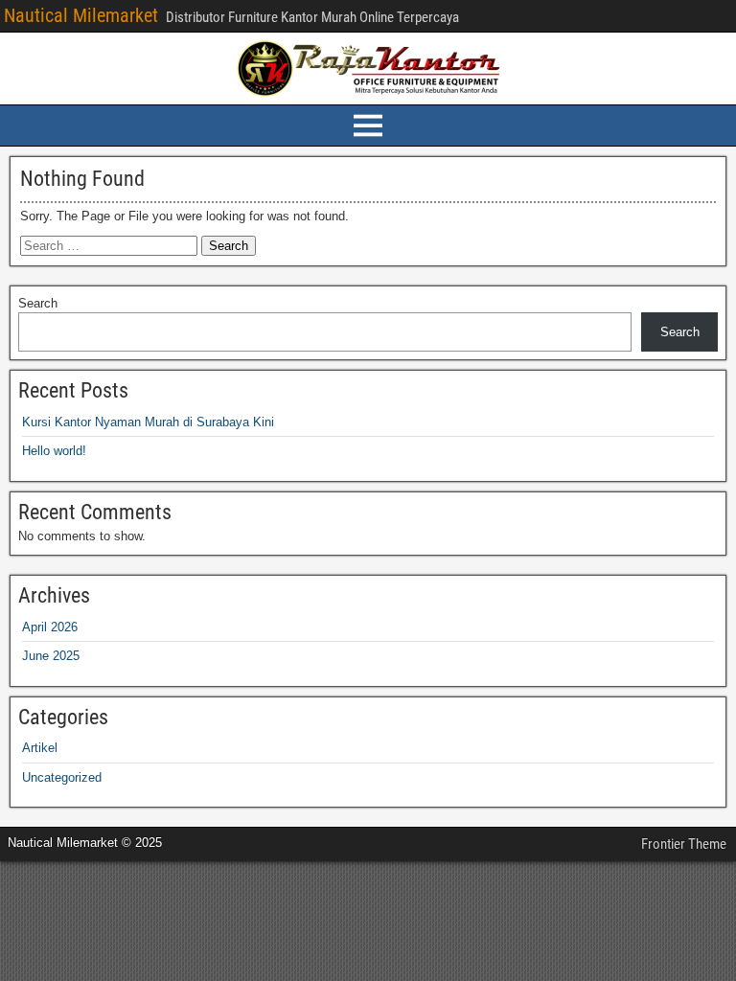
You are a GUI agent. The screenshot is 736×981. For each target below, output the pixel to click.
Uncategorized (62, 777)
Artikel (40, 748)
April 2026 (50, 627)
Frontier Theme (683, 844)
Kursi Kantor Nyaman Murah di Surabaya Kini (148, 422)
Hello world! (54, 451)
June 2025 (51, 656)
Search (38, 303)
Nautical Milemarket (81, 15)
